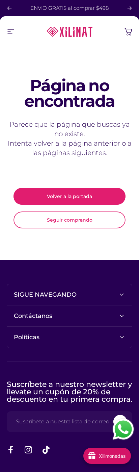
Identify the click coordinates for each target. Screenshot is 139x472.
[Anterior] (9, 8)
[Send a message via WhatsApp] (123, 429)
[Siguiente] (129, 8)
